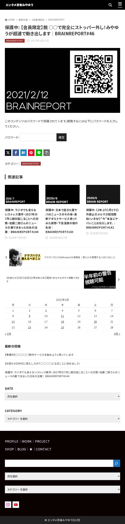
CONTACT (43, 449)
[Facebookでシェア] (16, 152)
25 (62, 327)
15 (13, 322)
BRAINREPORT (56, 19)
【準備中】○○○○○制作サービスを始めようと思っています (39, 355)
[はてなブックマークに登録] (23, 152)
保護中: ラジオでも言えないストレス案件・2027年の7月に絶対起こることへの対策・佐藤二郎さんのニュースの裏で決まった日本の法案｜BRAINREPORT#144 (62, 374)
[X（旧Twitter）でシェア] (8, 152)
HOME (11, 19)
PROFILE (12, 441)
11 (62, 316)
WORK (27, 441)
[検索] (116, 463)
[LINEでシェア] (39, 152)
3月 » (117, 334)
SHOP (9, 449)
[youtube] (16, 504)
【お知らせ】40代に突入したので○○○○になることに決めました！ (42, 363)
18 (62, 322)
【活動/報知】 (38, 19)
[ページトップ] (118, 517)
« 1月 (8, 334)
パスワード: (12, 137)
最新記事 (23, 19)
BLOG (21, 449)
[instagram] (8, 504)
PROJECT (42, 441)
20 (95, 322)
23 (29, 327)
